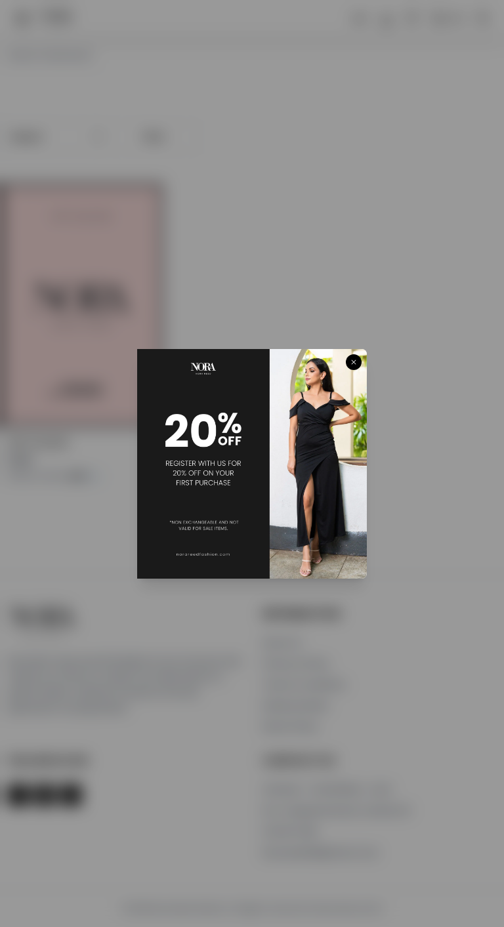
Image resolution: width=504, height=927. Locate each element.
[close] (354, 362)
